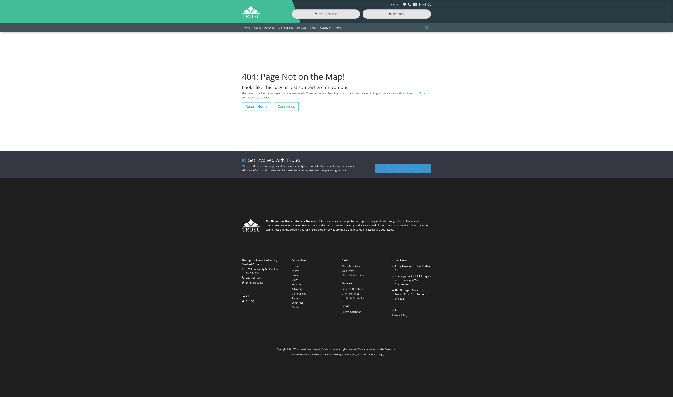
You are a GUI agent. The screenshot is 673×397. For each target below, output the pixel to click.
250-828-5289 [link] (254, 277)
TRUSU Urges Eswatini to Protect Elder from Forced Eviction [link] (410, 294)
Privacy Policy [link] (399, 315)
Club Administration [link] (353, 275)
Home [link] (247, 27)
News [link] (337, 27)
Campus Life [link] (286, 27)
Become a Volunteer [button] (403, 168)
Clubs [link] (313, 27)
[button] (426, 27)
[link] (251, 17)
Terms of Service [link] (370, 354)
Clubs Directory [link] (351, 266)
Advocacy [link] (269, 27)
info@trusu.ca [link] (254, 282)
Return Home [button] (256, 106)
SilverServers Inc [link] (387, 349)
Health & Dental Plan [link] (354, 298)
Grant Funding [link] (350, 293)
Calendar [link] (325, 27)
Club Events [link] (349, 270)
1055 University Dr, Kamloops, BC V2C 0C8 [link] (263, 271)
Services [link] (302, 27)
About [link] (257, 27)
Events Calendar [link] (327, 14)
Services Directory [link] (352, 289)
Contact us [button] (286, 106)
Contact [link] (395, 4)
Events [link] (411, 93)
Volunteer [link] (297, 302)
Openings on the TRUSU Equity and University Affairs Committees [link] (413, 280)
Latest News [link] (398, 14)
